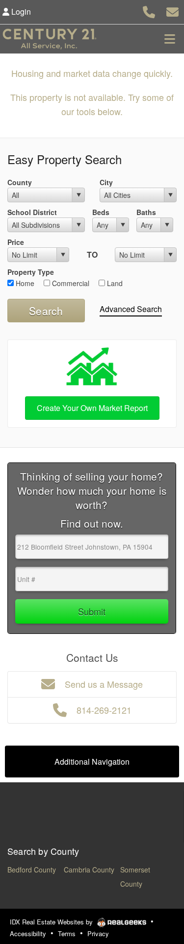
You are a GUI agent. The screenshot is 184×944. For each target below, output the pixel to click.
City (106, 182)
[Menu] (170, 38)
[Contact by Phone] (149, 10)
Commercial (69, 283)
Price (15, 242)
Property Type (30, 272)
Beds (100, 212)
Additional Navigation (92, 761)
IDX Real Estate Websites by (52, 921)
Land (114, 283)
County (19, 182)
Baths (146, 212)
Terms (67, 933)
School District (32, 212)
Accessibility (28, 933)
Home (24, 283)
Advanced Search (131, 309)
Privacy (98, 933)
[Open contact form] (172, 10)
